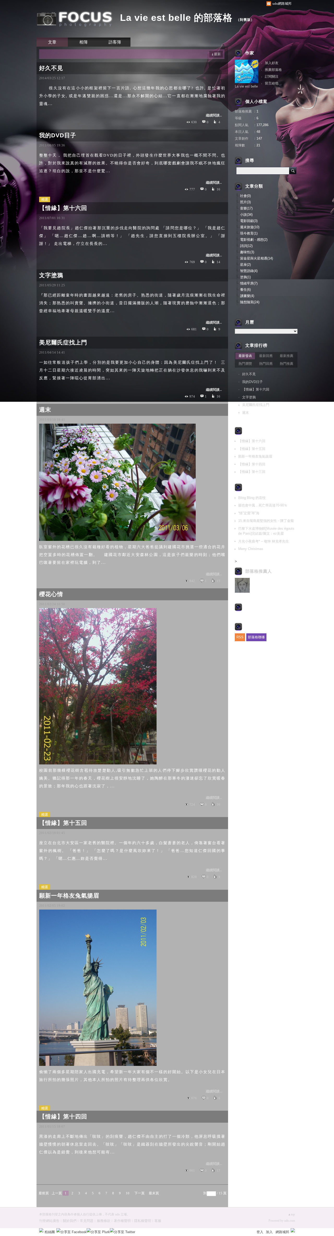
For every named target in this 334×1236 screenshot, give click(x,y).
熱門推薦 (286, 364)
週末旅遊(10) (249, 227)
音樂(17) (246, 208)
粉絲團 (50, 1232)
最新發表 (245, 356)
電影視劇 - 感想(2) (253, 240)
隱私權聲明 (142, 1221)
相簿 (83, 42)
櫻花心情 (51, 594)
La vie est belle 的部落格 (176, 17)
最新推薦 (286, 356)
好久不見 (51, 68)
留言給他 (271, 83)
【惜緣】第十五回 (63, 823)
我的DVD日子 (57, 135)
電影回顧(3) (249, 221)
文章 (52, 42)
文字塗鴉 (51, 275)
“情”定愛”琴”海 (248, 513)
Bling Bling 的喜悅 (252, 498)
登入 (260, 1232)
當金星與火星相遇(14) (256, 258)
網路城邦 (282, 1232)
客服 (157, 1221)
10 (127, 1193)
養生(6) (245, 290)
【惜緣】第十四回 (63, 1116)
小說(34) (246, 215)
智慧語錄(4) (249, 271)
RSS (239, 637)
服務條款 (103, 1221)
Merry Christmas (250, 549)
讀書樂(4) (247, 296)
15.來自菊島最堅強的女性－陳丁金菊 (266, 521)
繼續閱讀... (214, 115)
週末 (45, 409)
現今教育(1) (249, 233)
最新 (217, 54)
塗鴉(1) (245, 277)
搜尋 (292, 170)
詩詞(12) (246, 246)
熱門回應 (266, 364)
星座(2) (245, 265)
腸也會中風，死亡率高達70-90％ (262, 505)
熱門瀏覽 (245, 364)
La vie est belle (246, 86)
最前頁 (44, 1193)
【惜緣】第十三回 (251, 472)
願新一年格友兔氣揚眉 (69, 895)
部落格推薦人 (258, 571)
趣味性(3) (247, 252)
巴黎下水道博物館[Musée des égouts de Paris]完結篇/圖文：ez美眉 (266, 531)
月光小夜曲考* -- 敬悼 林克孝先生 (263, 541)
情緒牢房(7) (249, 283)
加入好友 (271, 63)
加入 (269, 1232)
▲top (291, 1214)
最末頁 (154, 1193)
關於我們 (69, 1221)
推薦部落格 (273, 70)
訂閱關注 (271, 76)
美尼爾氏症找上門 (63, 342)
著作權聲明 (122, 1221)
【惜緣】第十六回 (63, 208)
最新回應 (266, 356)
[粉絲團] (41, 1230)
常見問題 (86, 1221)
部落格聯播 (256, 637)
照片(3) (245, 202)
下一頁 (139, 1193)
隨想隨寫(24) (249, 302)
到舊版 (245, 20)
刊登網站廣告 (49, 1221)
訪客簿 (115, 42)
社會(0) (245, 196)
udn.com (289, 1220)
